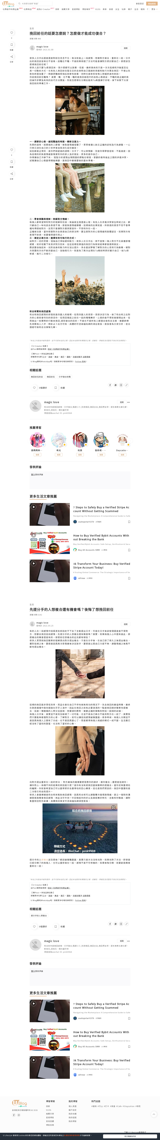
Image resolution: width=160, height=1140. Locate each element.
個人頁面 (73, 1106)
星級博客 (76, 9)
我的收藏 (73, 1113)
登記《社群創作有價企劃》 (59, 349)
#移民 (138, 1106)
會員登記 (140, 3)
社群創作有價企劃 (11, 9)
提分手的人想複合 (39, 915)
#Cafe (119, 1106)
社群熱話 (28, 9)
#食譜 (112, 1106)
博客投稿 (50, 1124)
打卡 (44, 356)
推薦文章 (66, 9)
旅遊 (111, 9)
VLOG (97, 9)
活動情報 (86, 356)
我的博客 (73, 1121)
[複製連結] (11, 199)
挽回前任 (51, 376)
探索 (57, 9)
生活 (136, 9)
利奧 (80, 450)
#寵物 (94, 1106)
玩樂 (124, 9)
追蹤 (126, 48)
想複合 (44, 859)
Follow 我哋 (80, 361)
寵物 (143, 9)
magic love (42, 46)
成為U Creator (43, 9)
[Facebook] (11, 179)
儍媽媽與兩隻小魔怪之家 (37, 450)
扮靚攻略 (76, 356)
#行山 (100, 1106)
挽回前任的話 (37, 376)
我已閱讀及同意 (130, 1136)
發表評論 (37, 474)
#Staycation (128, 1106)
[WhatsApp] (11, 186)
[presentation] (29, 441)
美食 (105, 9)
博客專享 (86, 9)
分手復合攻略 (65, 376)
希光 (58, 450)
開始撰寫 (152, 3)
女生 (117, 9)
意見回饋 (50, 1121)
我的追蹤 (73, 1117)
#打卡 (106, 1106)
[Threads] (11, 193)
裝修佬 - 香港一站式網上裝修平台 (101, 450)
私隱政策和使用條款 (72, 1135)
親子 (130, 9)
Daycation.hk (122, 450)
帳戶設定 (73, 1110)
